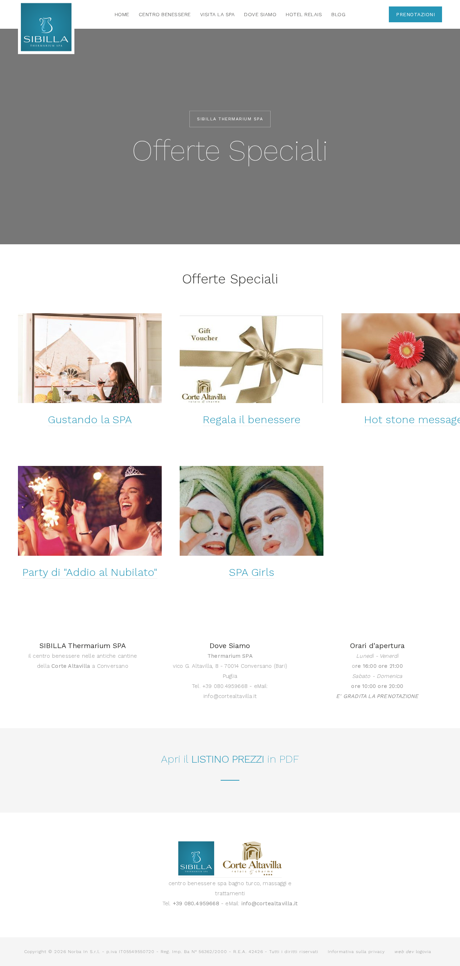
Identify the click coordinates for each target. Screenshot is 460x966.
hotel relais (304, 14)
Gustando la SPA (90, 419)
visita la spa (217, 14)
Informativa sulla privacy (356, 951)
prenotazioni (415, 14)
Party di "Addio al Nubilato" (89, 572)
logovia (412, 951)
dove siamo (260, 14)
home (122, 14)
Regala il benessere (251, 419)
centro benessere (165, 14)
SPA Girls (251, 572)
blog (338, 14)
